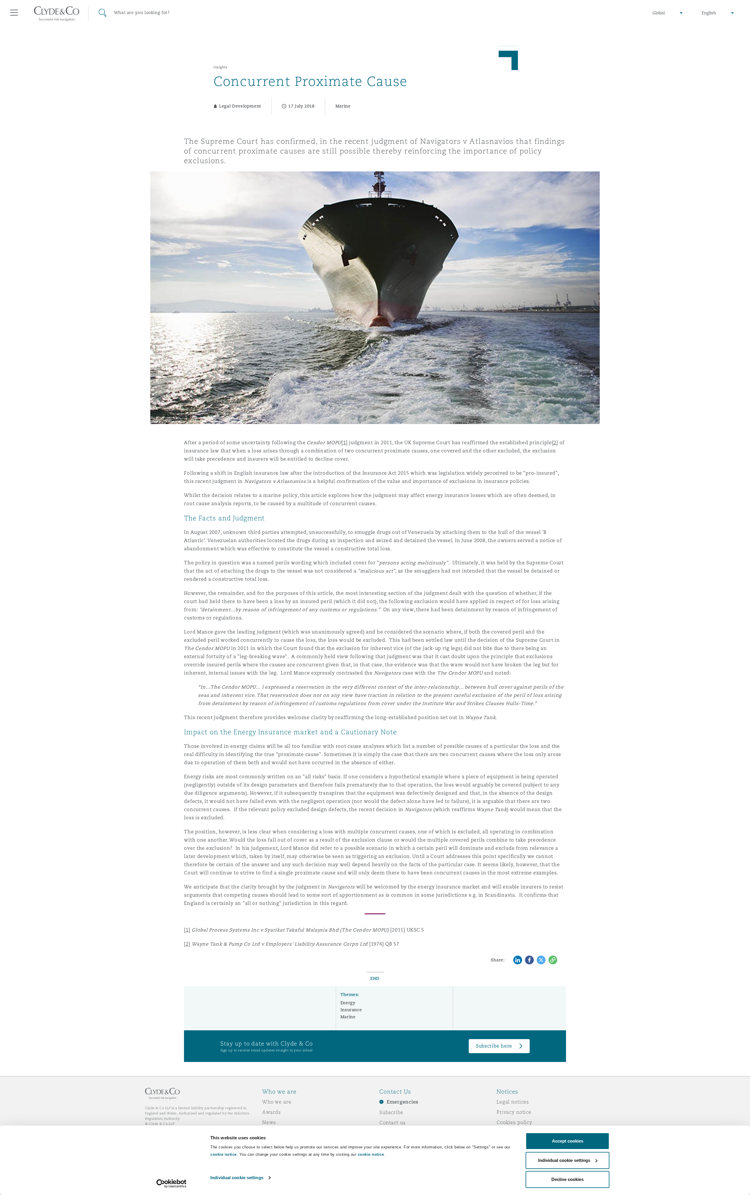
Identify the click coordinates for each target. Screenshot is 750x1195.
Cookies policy (514, 1122)
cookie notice (223, 1154)
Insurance (351, 1009)
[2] (555, 443)
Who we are (277, 1102)
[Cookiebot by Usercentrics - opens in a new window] (171, 1183)
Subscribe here (494, 1046)
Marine (348, 1016)
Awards (271, 1112)
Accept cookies (567, 1140)
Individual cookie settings (236, 1177)
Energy (347, 1002)
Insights (220, 67)
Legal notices (513, 1102)
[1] (344, 443)
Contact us (392, 1123)
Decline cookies (567, 1179)
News (269, 1122)
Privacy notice (514, 1112)
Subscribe (391, 1112)
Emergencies (402, 1102)
